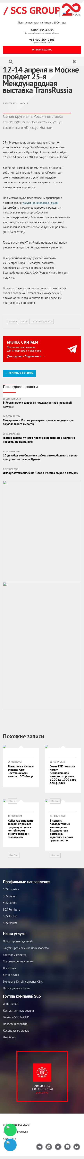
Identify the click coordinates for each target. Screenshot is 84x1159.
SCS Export (10, 903)
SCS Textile (10, 916)
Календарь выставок (16, 1030)
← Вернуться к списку (19, 373)
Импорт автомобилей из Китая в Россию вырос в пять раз (40, 473)
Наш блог (13, 855)
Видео (12, 801)
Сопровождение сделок (18, 961)
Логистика (9, 968)
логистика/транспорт (42, 321)
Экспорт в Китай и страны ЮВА (23, 981)
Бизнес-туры (11, 975)
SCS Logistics (11, 889)
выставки (13, 321)
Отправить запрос (42, 49)
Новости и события (15, 1024)
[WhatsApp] (10, 1130)
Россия (24, 321)
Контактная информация (18, 1010)
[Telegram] (10, 1145)
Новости (55, 801)
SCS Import (10, 896)
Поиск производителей (18, 941)
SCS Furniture (11, 909)
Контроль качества (14, 955)
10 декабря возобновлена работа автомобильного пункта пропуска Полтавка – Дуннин (40, 457)
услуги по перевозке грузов (40, 203)
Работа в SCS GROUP (16, 1017)
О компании (10, 1004)
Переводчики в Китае (16, 988)
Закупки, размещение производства (26, 948)
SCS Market (10, 923)
